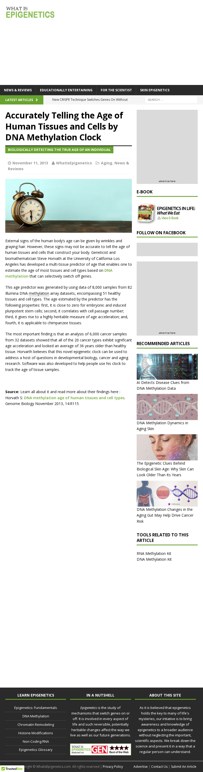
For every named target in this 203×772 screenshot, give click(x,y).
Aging (106, 162)
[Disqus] (68, 478)
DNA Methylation (35, 716)
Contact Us (159, 766)
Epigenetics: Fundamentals (35, 707)
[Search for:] (171, 99)
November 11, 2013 (30, 162)
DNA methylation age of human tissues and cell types (74, 397)
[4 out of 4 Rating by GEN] (100, 752)
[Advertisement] (170, 145)
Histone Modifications (35, 733)
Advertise (140, 766)
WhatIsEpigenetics (74, 162)
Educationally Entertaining (66, 90)
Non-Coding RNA (36, 741)
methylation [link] (39, 293)
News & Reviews (18, 90)
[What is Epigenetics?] (30, 12)
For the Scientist (116, 90)
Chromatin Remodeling (35, 724)
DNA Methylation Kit (154, 559)
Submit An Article (183, 766)
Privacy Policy (113, 766)
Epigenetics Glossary (36, 749)
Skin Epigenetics (154, 90)
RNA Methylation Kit (154, 553)
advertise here (167, 181)
